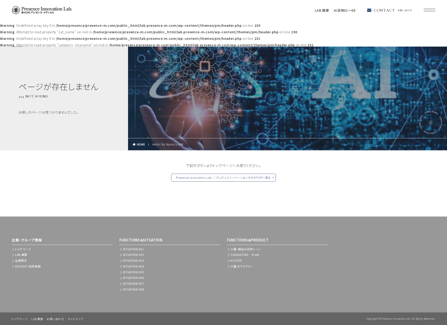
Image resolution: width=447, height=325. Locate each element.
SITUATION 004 (133, 266)
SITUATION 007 (133, 283)
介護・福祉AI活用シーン (245, 249)
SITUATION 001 (133, 249)
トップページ (20, 319)
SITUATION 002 (133, 255)
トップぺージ (23, 249)
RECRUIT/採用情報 (28, 266)
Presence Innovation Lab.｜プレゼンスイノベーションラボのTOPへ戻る (223, 177)
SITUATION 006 (133, 278)
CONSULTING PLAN (244, 255)
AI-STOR (236, 260)
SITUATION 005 (133, 272)
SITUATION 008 (133, 289)
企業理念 (21, 260)
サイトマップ (75, 319)
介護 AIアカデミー (242, 266)
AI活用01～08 (345, 10)
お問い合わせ (55, 319)
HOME (141, 144)
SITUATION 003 (133, 260)
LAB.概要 (322, 10)
